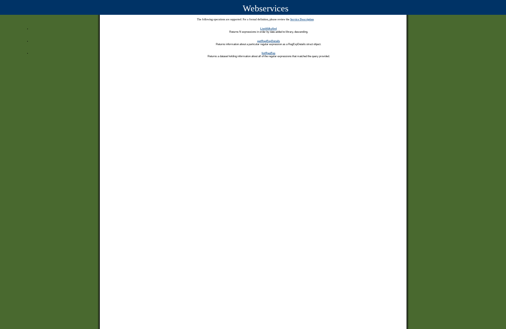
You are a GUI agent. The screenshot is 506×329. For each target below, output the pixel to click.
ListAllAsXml (268, 28)
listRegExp (268, 53)
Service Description (302, 19)
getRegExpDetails (268, 41)
